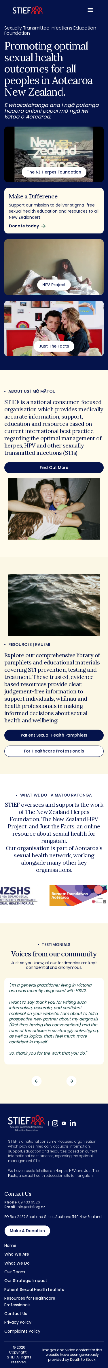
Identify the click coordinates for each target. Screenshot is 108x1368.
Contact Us (15, 1313)
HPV (72, 1170)
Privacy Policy (17, 1322)
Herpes (62, 1170)
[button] (90, 10)
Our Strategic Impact (25, 1280)
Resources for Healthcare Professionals (29, 1301)
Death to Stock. (83, 1359)
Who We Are (16, 1254)
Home (10, 1245)
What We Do (17, 1263)
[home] (28, 10)
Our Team (14, 1272)
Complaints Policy (22, 1331)
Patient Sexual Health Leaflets (34, 1289)
